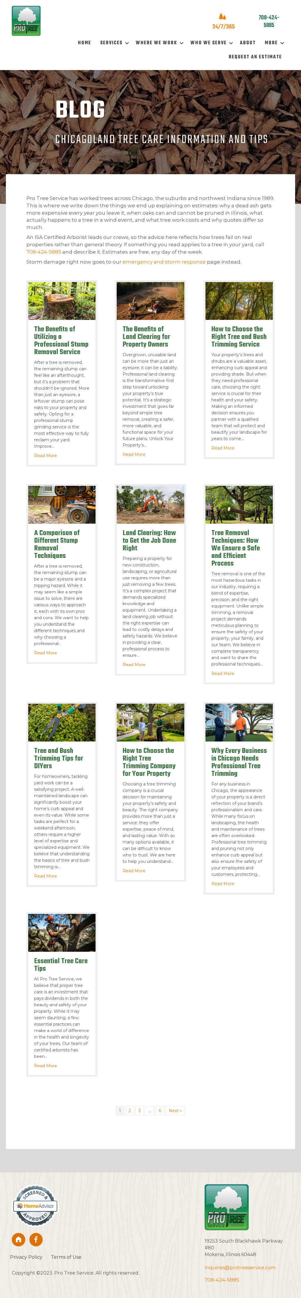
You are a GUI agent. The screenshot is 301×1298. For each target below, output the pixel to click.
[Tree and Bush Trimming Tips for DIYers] (62, 722)
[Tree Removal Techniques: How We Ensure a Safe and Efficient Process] (239, 504)
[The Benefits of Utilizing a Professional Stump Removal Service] (62, 300)
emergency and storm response (164, 262)
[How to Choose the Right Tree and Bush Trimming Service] (239, 300)
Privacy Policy (26, 1257)
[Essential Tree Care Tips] (62, 932)
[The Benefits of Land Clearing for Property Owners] (150, 300)
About (248, 43)
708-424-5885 (43, 252)
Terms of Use (66, 1257)
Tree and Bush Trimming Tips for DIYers (58, 759)
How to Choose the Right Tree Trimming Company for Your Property (149, 762)
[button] (127, 43)
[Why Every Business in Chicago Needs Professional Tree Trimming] (239, 722)
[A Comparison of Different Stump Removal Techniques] (62, 504)
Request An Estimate (255, 57)
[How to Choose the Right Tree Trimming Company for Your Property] (150, 722)
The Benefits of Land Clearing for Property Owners (146, 337)
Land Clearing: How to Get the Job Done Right (149, 541)
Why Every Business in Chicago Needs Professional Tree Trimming (239, 762)
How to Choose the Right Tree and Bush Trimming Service (239, 337)
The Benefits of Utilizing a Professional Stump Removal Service (61, 341)
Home (84, 43)
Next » (175, 1110)
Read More (45, 455)
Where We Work (156, 43)
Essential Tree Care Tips (61, 965)
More (271, 43)
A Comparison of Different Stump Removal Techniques (57, 544)
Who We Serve (208, 43)
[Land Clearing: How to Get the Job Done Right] (150, 504)
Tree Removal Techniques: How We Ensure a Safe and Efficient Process (235, 548)
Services (111, 43)
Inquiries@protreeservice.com (240, 1267)
